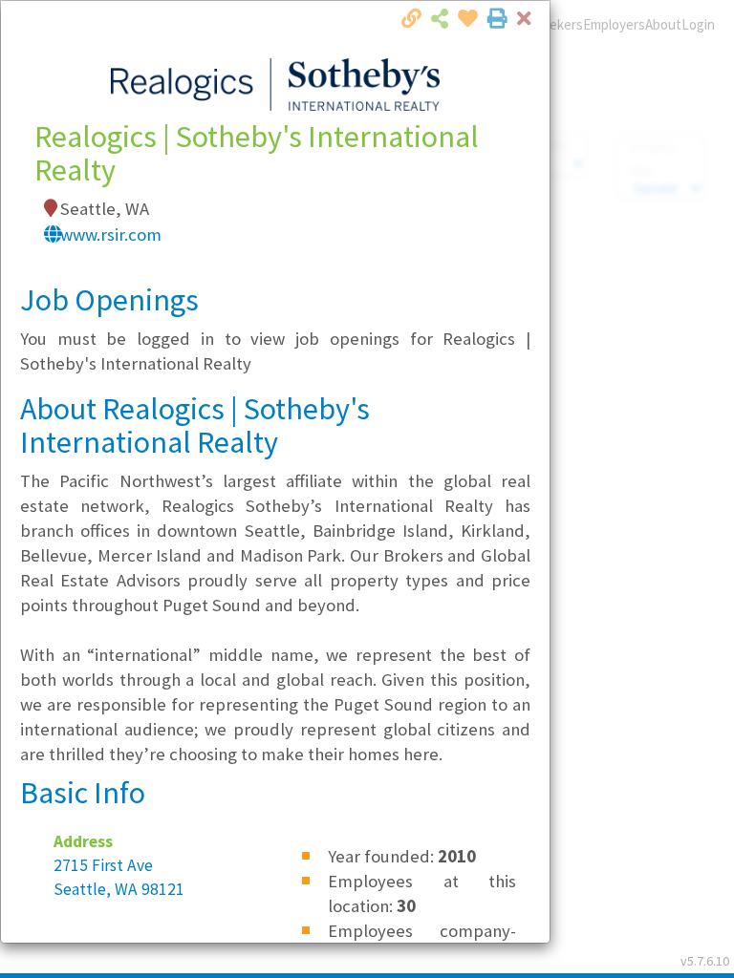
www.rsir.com (111, 234)
